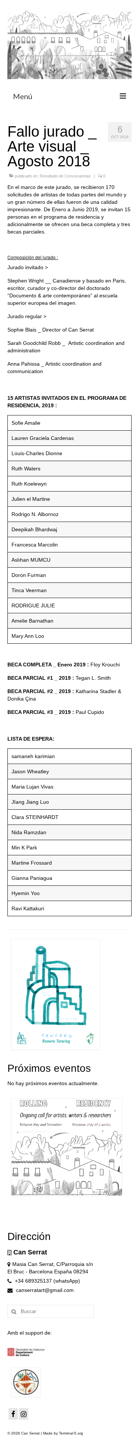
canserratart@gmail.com (44, 1290)
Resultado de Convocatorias (65, 176)
